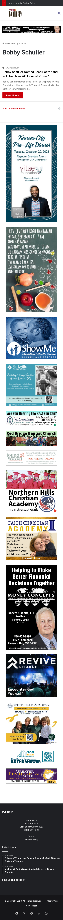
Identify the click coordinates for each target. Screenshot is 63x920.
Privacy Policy (31, 839)
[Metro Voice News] (15, 12)
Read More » (12, 95)
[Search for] (59, 14)
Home (7, 43)
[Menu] (3, 14)
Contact (31, 836)
